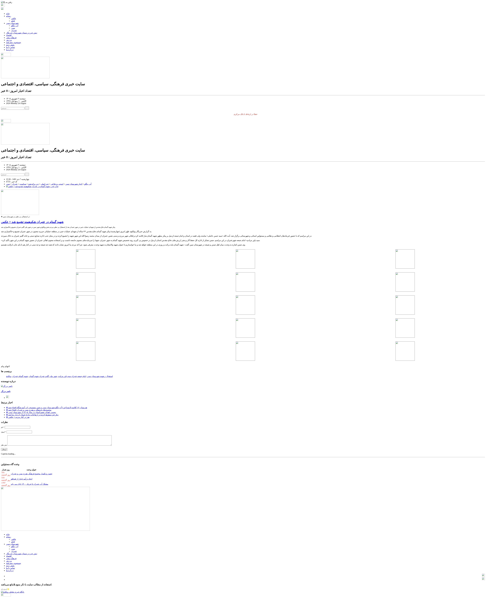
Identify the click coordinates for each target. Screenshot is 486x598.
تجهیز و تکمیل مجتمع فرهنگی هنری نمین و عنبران (31, 474)
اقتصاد (9, 35)
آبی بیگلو (14, 26)
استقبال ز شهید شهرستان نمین (100, 376)
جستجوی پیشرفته (13, 42)
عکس (13, 18)
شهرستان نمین (12, 23)
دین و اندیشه (33, 184)
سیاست (23, 184)
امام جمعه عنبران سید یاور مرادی (72, 376)
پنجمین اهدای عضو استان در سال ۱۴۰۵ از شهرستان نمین (31, 412)
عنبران (14, 30)
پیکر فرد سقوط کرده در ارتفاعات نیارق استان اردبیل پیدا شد (32, 415)
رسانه (8, 16)
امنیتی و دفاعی (57, 184)
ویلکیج (8, 376)
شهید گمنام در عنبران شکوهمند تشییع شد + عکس (32, 222)
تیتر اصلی (45, 184)
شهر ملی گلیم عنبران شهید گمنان (43, 376)
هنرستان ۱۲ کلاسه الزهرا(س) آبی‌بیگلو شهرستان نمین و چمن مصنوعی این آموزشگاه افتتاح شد (46, 407)
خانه (8, 14)
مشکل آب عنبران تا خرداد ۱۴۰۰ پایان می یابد (29, 484)
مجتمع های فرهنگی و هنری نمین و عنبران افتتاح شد (28, 410)
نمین (13, 28)
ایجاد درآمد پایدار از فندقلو (21, 479)
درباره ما (9, 50)
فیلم (13, 21)
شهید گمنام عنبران (20, 376)
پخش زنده (10, 45)
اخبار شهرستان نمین (73, 184)
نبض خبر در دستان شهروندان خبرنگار (21, 33)
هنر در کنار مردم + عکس (17, 417)
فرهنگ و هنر (11, 38)
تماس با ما (10, 47)
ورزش (9, 40)
